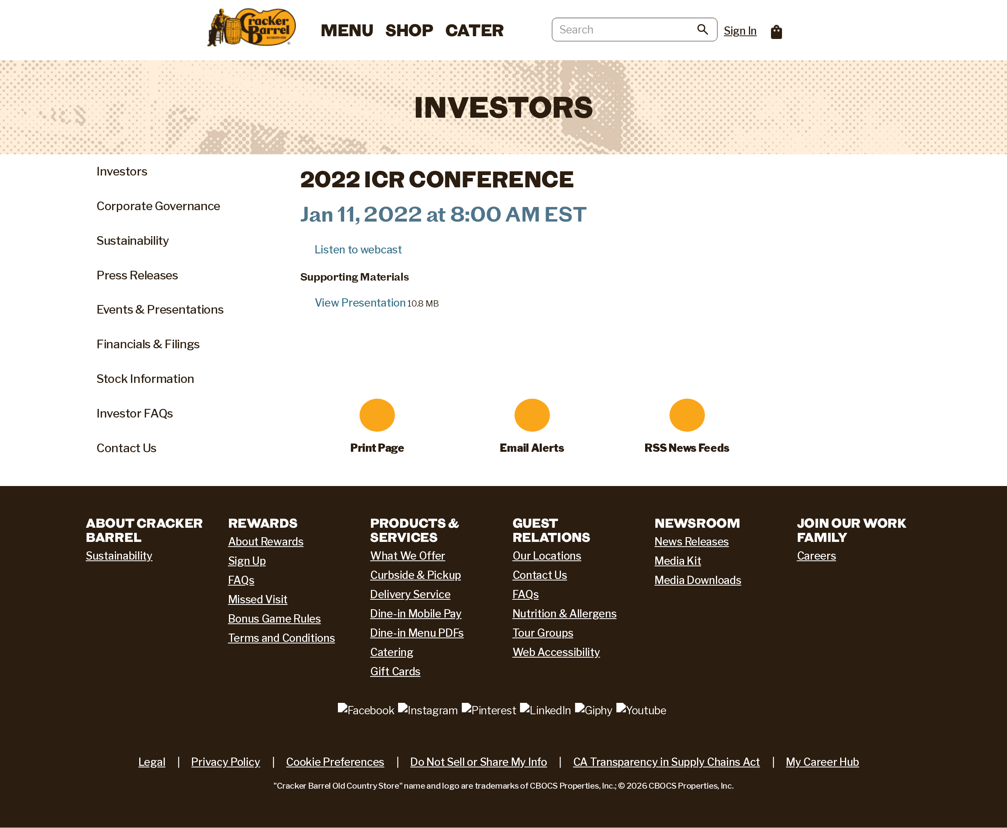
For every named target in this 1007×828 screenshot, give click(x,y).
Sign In (740, 30)
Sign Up (247, 560)
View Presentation (360, 302)
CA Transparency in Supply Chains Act (666, 762)
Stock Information (145, 378)
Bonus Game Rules (274, 618)
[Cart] (770, 28)
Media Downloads (698, 580)
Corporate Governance (158, 206)
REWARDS (263, 523)
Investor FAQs (134, 413)
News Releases (692, 541)
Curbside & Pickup (415, 575)
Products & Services (414, 530)
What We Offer (407, 555)
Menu (347, 29)
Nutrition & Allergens (565, 613)
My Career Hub (822, 762)
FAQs (241, 580)
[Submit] (703, 31)
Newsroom (697, 523)
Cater (474, 29)
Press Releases (137, 275)
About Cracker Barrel (144, 530)
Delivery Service (410, 594)
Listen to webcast (358, 249)
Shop (409, 29)
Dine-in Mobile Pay (416, 613)
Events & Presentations (159, 309)
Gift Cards (395, 671)
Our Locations (547, 555)
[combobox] (634, 29)
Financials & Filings (148, 344)
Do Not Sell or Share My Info (478, 762)
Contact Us (126, 448)
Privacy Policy (225, 762)
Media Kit (678, 560)
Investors (121, 171)
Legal (152, 762)
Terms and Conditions (281, 638)
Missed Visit (258, 599)
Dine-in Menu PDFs (417, 633)
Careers (816, 555)
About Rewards (266, 541)
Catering (391, 652)
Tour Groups (543, 633)
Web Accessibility (556, 652)
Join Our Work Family (852, 530)
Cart (776, 32)
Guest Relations (551, 530)
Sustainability (132, 240)
